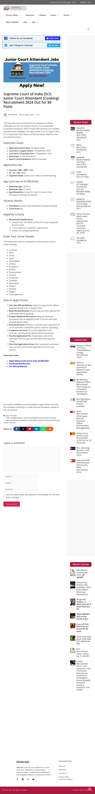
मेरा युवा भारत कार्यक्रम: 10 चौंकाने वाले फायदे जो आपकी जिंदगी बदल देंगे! (83, 604)
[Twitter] (23, 429)
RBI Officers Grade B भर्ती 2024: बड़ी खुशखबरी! (81, 574)
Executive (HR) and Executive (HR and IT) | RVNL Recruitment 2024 (82, 466)
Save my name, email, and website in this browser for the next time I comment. (33, 496)
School (66, 15)
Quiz (34, 22)
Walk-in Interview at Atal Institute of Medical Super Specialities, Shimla (83, 368)
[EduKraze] (15, 8)
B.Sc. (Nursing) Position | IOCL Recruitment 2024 (83, 451)
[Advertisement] (31, 387)
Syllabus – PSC (85, 2)
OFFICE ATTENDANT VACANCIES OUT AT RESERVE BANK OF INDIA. (83, 188)
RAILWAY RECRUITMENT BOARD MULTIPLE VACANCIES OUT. (83, 134)
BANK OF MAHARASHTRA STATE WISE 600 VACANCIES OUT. (83, 204)
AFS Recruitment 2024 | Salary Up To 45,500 (82, 652)
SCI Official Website (18, 366)
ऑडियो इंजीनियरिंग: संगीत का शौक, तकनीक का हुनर (83, 616)
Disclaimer (62, 770)
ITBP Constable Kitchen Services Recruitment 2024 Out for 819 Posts (31, 418)
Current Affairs (12, 15)
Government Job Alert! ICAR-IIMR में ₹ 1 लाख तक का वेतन (83, 640)
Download (14, 363)
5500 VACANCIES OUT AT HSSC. (82, 174)
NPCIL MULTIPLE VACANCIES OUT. (81, 148)
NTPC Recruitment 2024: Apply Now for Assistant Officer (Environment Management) (82, 419)
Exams (53, 15)
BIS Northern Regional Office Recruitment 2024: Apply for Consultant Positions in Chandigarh (83, 386)
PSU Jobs (13, 415)
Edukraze (20, 767)
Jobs (25, 22)
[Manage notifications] (89, 789)
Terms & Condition (66, 779)
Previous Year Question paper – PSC (62, 2)
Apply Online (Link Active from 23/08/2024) (29, 361)
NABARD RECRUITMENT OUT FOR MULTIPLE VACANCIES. (83, 162)
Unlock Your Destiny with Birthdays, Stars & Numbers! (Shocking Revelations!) (83, 588)
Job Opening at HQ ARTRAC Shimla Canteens (83, 402)
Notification (24, 363)
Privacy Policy (64, 777)
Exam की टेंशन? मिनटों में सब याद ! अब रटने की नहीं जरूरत (82, 628)
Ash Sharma (12, 114)
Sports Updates (12, 22)
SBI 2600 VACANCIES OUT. (81, 240)
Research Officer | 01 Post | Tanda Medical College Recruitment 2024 (83, 351)
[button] (88, 28)
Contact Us (63, 773)
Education (30, 15)
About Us (62, 766)
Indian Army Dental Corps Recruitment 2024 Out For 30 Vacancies (83, 438)
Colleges (42, 15)
